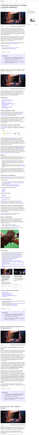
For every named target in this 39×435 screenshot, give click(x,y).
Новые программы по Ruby (6, 99)
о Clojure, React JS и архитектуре (20, 303)
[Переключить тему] (37, 1)
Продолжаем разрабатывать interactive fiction (9, 301)
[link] (13, 26)
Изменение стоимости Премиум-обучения (8, 103)
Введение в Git (10, 182)
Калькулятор (4, 189)
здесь (8, 224)
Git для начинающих (5, 292)
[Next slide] (24, 278)
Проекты (3, 101)
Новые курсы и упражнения (6, 102)
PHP (23, 171)
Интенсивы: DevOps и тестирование (7, 100)
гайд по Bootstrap (13, 258)
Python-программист (14, 305)
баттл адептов (13, 48)
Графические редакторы (7, 181)
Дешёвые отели (17, 184)
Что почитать (4, 105)
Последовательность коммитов (18, 182)
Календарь (3, 191)
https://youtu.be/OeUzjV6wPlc (13, 42)
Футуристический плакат (6, 199)
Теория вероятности (16, 185)
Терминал (3, 190)
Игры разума (22, 164)
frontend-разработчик (14, 304)
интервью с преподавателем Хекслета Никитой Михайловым (11, 255)
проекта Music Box (15, 160)
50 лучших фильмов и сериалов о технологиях (11, 316)
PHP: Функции (10, 185)
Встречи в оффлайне (5, 104)
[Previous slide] (2, 278)
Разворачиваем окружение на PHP (7, 293)
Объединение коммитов (5, 183)
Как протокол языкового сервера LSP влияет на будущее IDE (11, 260)
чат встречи (14, 224)
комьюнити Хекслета (14, 228)
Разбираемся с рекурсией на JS (7, 294)
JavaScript (2, 172)
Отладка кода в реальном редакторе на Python (9, 295)
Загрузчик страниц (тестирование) (6, 152)
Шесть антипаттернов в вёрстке (7, 259)
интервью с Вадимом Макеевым (15, 253)
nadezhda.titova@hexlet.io (5, 214)
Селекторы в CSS (5, 296)
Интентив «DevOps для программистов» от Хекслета (10, 47)
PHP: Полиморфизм (11, 184)
